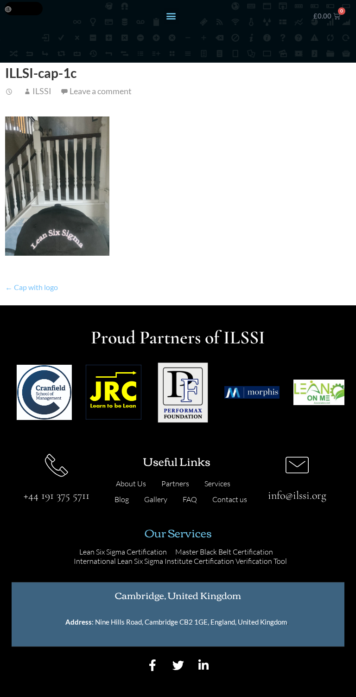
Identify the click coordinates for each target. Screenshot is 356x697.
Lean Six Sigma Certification (123, 551)
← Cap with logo (31, 287)
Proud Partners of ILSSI (178, 337)
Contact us (229, 499)
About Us (131, 483)
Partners (175, 483)
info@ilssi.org (297, 495)
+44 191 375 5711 (56, 495)
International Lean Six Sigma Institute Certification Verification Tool (180, 561)
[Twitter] (178, 665)
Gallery (155, 499)
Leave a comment (101, 91)
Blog (121, 499)
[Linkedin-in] (203, 665)
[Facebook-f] (152, 665)
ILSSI (41, 91)
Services (217, 483)
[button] (171, 16)
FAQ (190, 499)
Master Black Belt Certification (224, 551)
